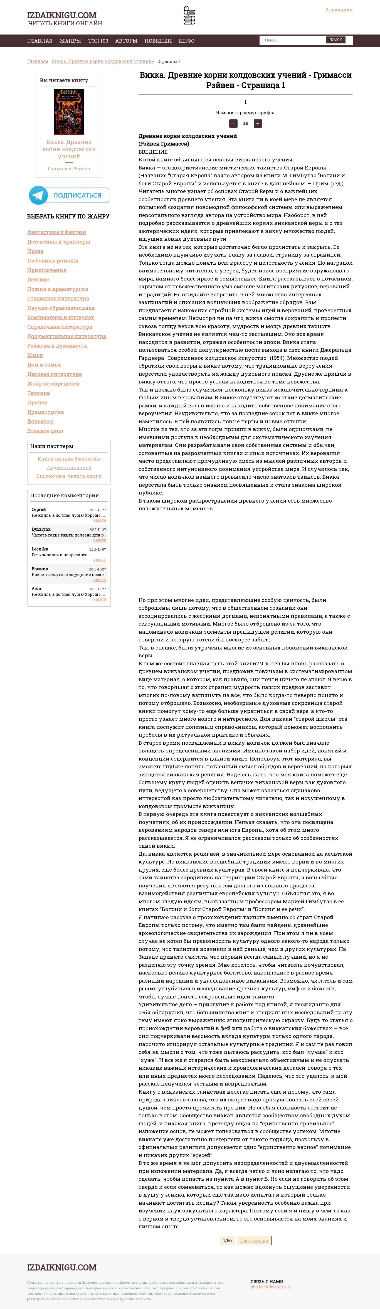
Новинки (158, 40)
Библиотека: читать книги (69, 476)
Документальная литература (66, 336)
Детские (38, 279)
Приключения (46, 270)
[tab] (69, 232)
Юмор (35, 355)
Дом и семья (44, 364)
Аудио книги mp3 (69, 467)
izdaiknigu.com (62, 14)
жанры (70, 40)
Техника (38, 393)
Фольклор (40, 421)
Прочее (37, 402)
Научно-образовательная (61, 307)
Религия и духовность (57, 345)
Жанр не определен (53, 383)
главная (40, 40)
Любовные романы (52, 260)
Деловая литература (54, 374)
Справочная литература (59, 326)
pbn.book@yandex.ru (271, 1287)
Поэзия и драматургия (57, 289)
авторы (126, 40)
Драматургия (45, 412)
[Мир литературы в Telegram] (69, 204)
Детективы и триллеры (58, 241)
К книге (99, 520)
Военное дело (45, 430)
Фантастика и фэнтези (56, 232)
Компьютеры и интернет (60, 317)
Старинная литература (58, 298)
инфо (187, 40)
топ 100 (98, 40)
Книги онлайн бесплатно (69, 459)
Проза (35, 251)
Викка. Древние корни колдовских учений (69, 149)
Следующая (254, 1240)
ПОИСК (335, 40)
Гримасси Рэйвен (69, 168)
